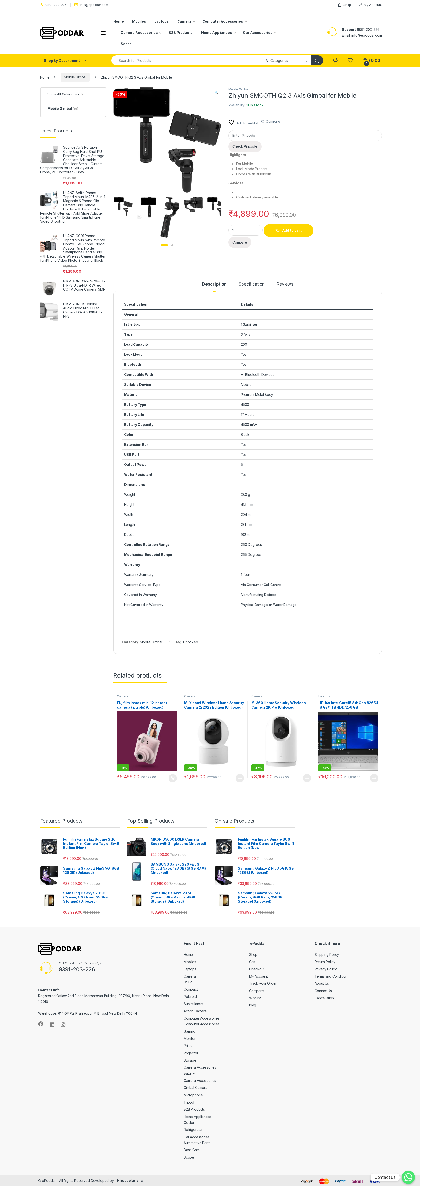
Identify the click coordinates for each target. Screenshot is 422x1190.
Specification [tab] (251, 284)
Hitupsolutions (130, 1181)
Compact (191, 989)
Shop (347, 5)
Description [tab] (214, 284)
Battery (189, 1073)
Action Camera (195, 1011)
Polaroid (190, 996)
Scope (126, 44)
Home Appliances (216, 33)
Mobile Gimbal (75, 77)
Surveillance (193, 1004)
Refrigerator (193, 1129)
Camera (184, 21)
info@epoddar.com (94, 5)
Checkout (256, 969)
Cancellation (324, 998)
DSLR (188, 982)
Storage (190, 1060)
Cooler (189, 1122)
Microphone (193, 1095)
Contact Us (323, 991)
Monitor (190, 1038)
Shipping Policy (327, 954)
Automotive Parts (197, 1143)
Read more (240, 778)
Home (118, 21)
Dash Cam (192, 1150)
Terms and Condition (331, 976)
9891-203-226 (56, 5)
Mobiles (139, 21)
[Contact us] (408, 1177)
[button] (216, 92)
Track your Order (263, 983)
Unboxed (190, 642)
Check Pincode (244, 146)
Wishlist (255, 998)
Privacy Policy (326, 969)
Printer (189, 1046)
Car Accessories (257, 33)
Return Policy (325, 962)
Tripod (189, 1102)
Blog (252, 1005)
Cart (252, 962)
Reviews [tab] (284, 284)
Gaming (189, 1031)
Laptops (161, 21)
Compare (273, 121)
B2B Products (180, 33)
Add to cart (292, 230)
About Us (322, 983)
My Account (373, 5)
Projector (191, 1053)
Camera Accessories (139, 33)
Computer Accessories (222, 21)
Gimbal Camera (195, 1088)
